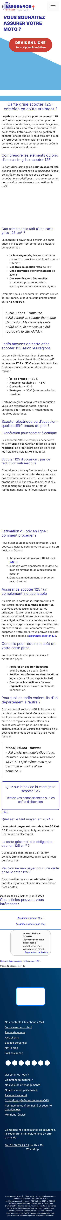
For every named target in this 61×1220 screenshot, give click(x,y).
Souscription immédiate (30, 45)
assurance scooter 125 (42, 635)
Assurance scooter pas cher (30, 924)
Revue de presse (15, 1032)
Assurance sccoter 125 (30, 918)
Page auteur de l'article (36, 952)
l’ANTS (13, 562)
